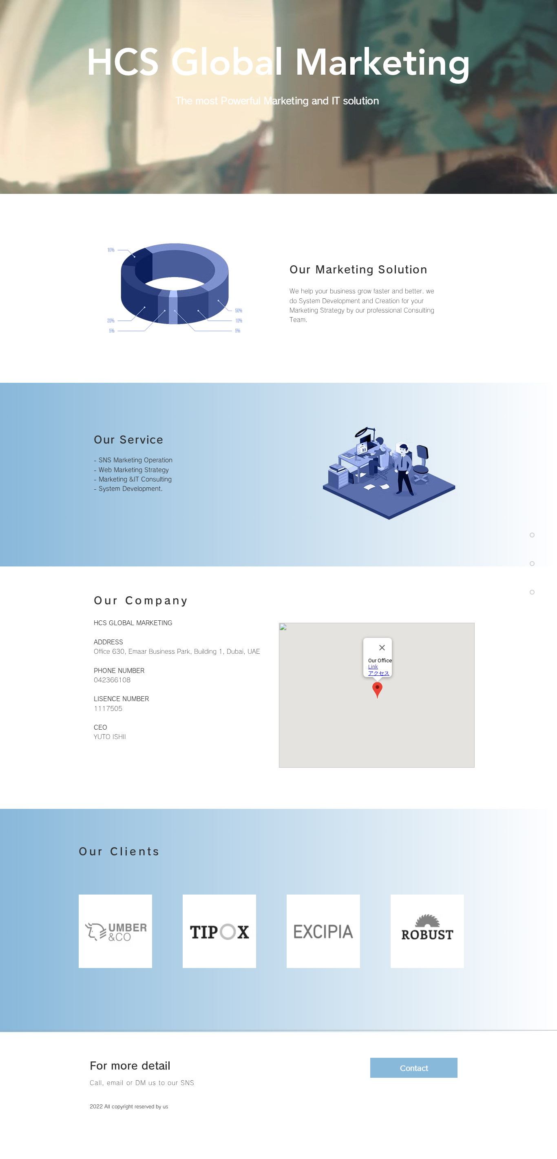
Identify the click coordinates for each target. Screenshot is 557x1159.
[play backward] (89, 931)
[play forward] (468, 931)
